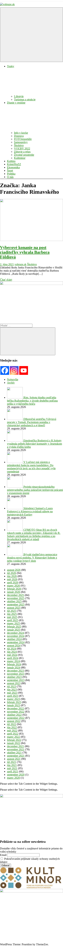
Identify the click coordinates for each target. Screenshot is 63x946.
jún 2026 (12, 576)
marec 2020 (13, 777)
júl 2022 (11, 724)
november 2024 (15, 636)
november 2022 (15, 711)
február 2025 (14, 626)
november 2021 (15, 749)
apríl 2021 (12, 771)
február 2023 (14, 702)
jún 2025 (12, 613)
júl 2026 (11, 573)
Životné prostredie (24, 154)
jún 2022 (12, 727)
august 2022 (13, 721)
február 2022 (14, 739)
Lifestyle (19, 96)
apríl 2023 (12, 695)
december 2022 (15, 708)
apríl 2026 (12, 582)
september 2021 (15, 755)
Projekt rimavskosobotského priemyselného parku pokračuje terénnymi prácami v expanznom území (35, 490)
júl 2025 (11, 610)
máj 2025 (12, 617)
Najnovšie (12, 379)
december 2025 (15, 595)
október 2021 (14, 752)
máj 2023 (12, 692)
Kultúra (11, 161)
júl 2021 (11, 762)
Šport (10, 170)
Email (3, 854)
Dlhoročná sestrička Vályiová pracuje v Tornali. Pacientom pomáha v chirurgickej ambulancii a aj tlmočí (31, 422)
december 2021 (15, 746)
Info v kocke (21, 132)
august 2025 (13, 607)
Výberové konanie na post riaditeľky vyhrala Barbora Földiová (25, 252)
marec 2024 (13, 661)
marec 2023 (13, 699)
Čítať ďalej (6, 279)
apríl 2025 (12, 620)
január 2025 (13, 629)
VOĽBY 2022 (22, 148)
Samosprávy (21, 142)
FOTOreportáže (23, 139)
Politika (11, 173)
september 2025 (15, 604)
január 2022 (13, 743)
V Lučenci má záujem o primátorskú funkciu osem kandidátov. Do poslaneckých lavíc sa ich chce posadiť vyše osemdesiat (31, 467)
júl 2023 (11, 686)
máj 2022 (12, 730)
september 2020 (15, 774)
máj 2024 (12, 654)
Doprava (19, 135)
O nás (10, 176)
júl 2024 (11, 648)
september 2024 (15, 642)
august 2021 (13, 758)
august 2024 (13, 645)
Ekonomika (13, 167)
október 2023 (14, 676)
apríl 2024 (12, 658)
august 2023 (13, 683)
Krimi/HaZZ (14, 164)
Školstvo (19, 145)
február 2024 (14, 664)
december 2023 (15, 670)
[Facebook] (4, 370)
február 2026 (14, 588)
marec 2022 (13, 736)
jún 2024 (12, 651)
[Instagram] (14, 370)
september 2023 (15, 680)
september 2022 (15, 717)
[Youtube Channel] (23, 370)
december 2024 (15, 632)
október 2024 (14, 639)
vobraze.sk (20, 264)
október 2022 (14, 714)
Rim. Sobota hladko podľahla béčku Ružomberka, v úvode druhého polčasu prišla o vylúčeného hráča (32, 400)
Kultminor (19, 157)
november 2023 (15, 673)
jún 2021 (12, 765)
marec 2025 (13, 623)
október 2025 (14, 601)
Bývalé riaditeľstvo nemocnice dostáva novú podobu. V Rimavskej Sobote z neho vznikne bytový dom (32, 557)
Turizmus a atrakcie (25, 99)
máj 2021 (12, 768)
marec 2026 (13, 585)
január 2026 (13, 591)
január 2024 (13, 667)
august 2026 (13, 569)
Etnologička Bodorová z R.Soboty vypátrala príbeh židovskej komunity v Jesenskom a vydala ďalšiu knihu (34, 443)
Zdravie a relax (22, 151)
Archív (11, 382)
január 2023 (13, 705)
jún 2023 (12, 689)
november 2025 (15, 598)
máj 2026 (12, 579)
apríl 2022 (12, 733)
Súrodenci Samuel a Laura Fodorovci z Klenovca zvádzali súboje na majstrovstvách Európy (30, 511)
